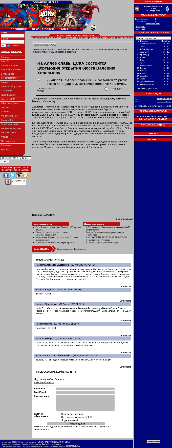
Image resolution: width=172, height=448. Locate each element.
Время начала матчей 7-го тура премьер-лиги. (55, 242)
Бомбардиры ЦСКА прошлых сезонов (153, 106)
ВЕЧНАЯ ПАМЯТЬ (10, 78)
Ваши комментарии (48, 260)
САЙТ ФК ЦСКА (52, 442)
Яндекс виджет (66, 38)
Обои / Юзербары (9, 103)
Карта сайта (82, 38)
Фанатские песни (9, 116)
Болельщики (7, 74)
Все (165, 119)
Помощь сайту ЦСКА (11, 86)
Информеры (119, 38)
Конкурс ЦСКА (8, 99)
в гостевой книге (44, 382)
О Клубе (5, 61)
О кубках (5, 82)
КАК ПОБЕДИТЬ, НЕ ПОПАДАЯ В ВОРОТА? (106, 237)
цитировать (125, 286)
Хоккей (58, 49)
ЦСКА (40, 442)
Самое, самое (96, 38)
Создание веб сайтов (11, 444)
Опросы (5, 107)
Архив (130, 38)
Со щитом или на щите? (46, 235)
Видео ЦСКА (7, 120)
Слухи (36, 52)
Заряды (5, 112)
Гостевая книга (8, 133)
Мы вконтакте (8, 141)
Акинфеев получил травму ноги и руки (102, 242)
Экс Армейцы (99, 49)
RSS (109, 38)
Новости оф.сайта (117, 49)
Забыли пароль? (16, 52)
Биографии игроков (10, 70)
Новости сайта (71, 49)
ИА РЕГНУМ (49, 215)
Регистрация (5, 52)
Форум (4, 137)
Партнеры (6, 145)
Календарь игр (8, 95)
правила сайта (41, 429)
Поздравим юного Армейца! (98, 240)
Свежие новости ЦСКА (45, 45)
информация (55, 444)
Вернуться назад (124, 219)
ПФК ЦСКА (65, 442)
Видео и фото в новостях (63, 52)
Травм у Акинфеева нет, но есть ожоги (52, 232)
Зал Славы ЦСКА (9, 124)
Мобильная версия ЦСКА (44, 38)
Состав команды (9, 65)
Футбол (37, 49)
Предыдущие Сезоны (148, 88)
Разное (45, 52)
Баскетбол (48, 49)
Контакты (5, 149)
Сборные (85, 49)
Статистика (6, 91)
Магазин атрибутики (11, 128)
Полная (164, 32)
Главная (5, 57)
